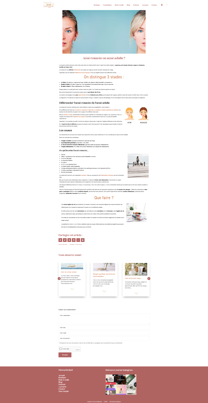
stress (64, 164)
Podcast (136, 5)
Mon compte (63, 391)
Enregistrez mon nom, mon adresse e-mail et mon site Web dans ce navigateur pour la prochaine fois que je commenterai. (91, 343)
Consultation (107, 5)
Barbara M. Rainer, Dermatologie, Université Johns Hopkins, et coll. (91, 185)
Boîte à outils (119, 5)
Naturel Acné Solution (75, 224)
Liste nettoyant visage (133, 278)
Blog (128, 5)
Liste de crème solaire (69, 272)
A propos (145, 5)
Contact (154, 5)
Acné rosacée (78, 244)
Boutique (97, 5)
